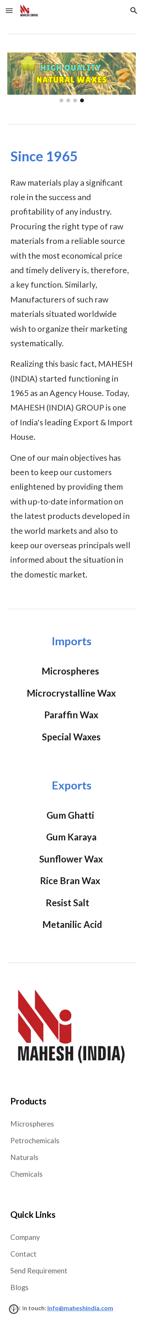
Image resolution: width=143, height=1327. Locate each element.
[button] (9, 10)
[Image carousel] (71, 77)
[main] (71, 156)
